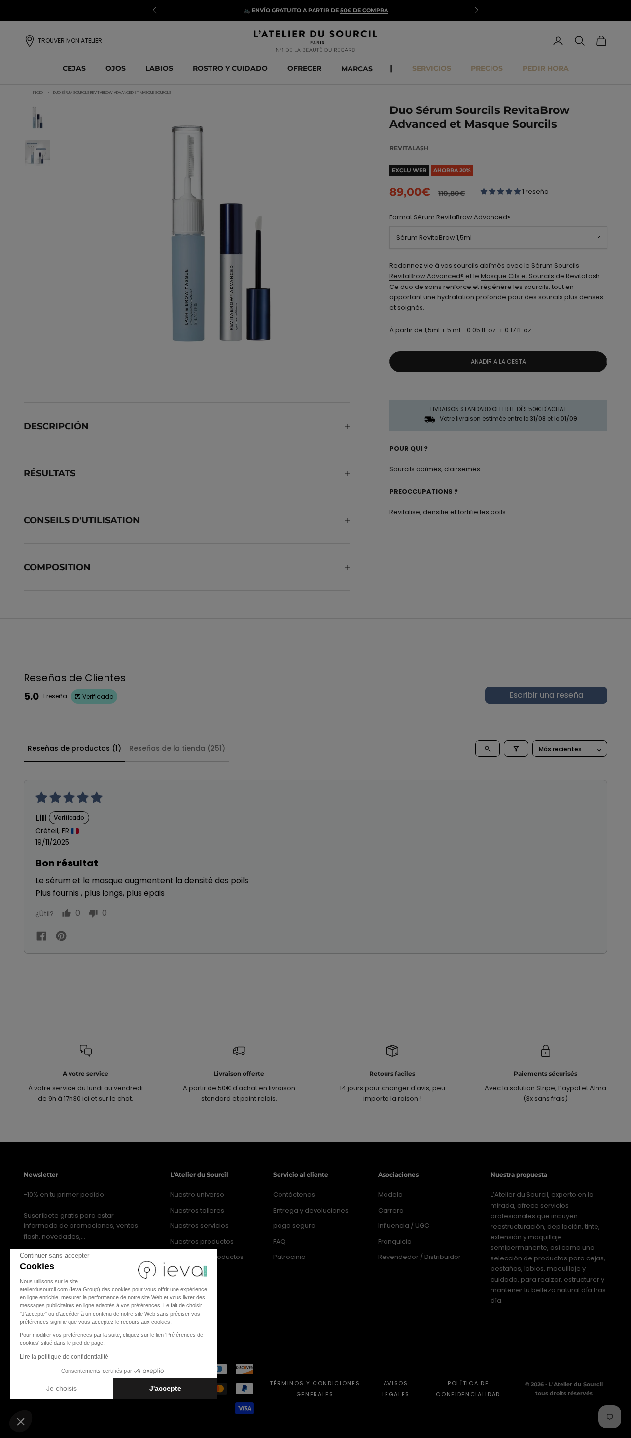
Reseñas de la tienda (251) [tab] (177, 748)
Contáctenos (294, 1194)
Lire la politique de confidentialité (64, 1356)
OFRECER (304, 68)
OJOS (115, 68)
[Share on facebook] (41, 936)
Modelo (390, 1194)
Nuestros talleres (197, 1210)
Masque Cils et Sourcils (517, 276)
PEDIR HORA (546, 68)
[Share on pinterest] (61, 936)
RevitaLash (409, 148)
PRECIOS (487, 68)
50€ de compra (364, 10)
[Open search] (487, 748)
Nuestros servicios (199, 1225)
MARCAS (357, 68)
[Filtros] (516, 748)
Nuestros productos (202, 1241)
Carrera (391, 1210)
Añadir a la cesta (498, 362)
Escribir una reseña (546, 695)
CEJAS (74, 68)
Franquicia (395, 1241)
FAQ (279, 1241)
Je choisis (61, 1388)
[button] (21, 1421)
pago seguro (294, 1225)
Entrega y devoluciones (311, 1210)
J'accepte (165, 1388)
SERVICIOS (431, 68)
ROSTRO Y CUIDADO (230, 68)
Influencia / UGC (403, 1225)
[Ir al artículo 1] (37, 117)
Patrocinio (289, 1256)
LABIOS (159, 68)
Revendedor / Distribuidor (419, 1256)
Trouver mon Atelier (70, 40)
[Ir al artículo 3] (37, 153)
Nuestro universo (197, 1194)
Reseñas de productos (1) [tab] (74, 748)
